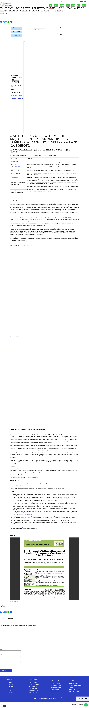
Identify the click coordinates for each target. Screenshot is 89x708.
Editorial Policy (33, 686)
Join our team (56, 683)
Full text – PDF (16, 31)
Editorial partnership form (76, 685)
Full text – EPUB (16, 35)
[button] (3, 706)
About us (56, 5)
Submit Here (83, 1)
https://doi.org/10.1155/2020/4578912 (25, 514)
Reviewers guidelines (56, 687)
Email (2, 654)
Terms (10, 692)
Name (1, 649)
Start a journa (55, 689)
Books (78, 5)
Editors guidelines (56, 685)
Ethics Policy (33, 688)
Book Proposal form (74, 689)
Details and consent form (75, 683)
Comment (2, 628)
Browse (84, 5)
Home (50, 5)
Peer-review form (73, 687)
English (52, 8)
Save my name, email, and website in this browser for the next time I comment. (20, 667)
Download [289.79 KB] (14, 601)
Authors (67, 5)
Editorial (73, 5)
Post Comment (6, 670)
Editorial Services (56, 691)
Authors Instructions (33, 684)
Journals (62, 5)
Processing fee (33, 692)
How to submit (33, 682)
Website (2, 660)
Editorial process (33, 690)
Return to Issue (16, 27)
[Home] (6, 4)
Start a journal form (74, 691)
